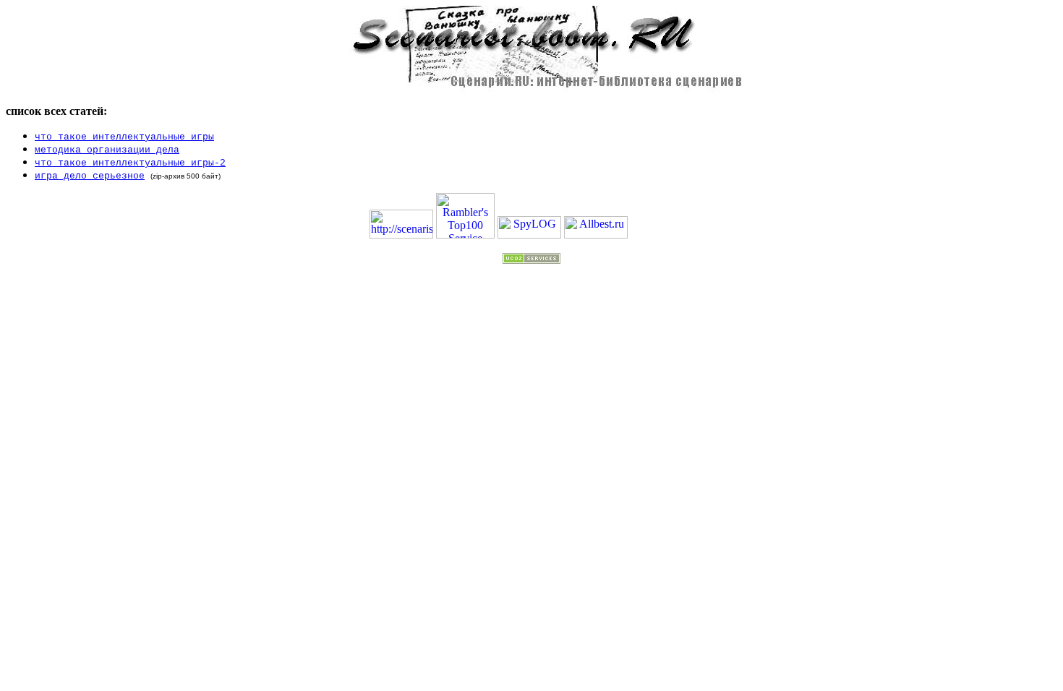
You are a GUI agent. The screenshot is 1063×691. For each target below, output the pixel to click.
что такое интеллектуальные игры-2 (130, 163)
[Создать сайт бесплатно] (531, 260)
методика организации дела (107, 150)
